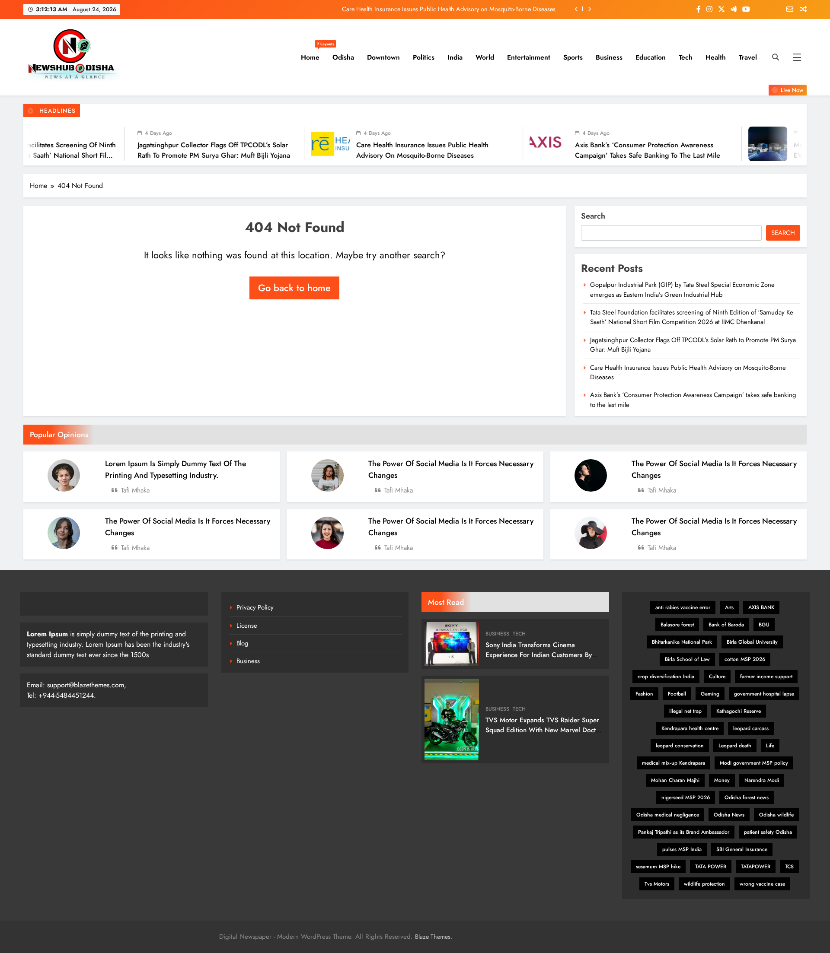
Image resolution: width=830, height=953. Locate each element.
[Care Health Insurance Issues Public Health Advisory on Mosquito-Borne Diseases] (271, 144)
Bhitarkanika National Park (682, 642)
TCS (789, 866)
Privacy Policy (255, 607)
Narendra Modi (761, 780)
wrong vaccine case (762, 884)
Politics (423, 57)
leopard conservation (680, 746)
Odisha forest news (747, 797)
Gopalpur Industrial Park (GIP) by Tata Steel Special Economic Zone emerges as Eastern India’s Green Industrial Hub (682, 289)
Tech (686, 57)
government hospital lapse (764, 694)
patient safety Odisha (768, 832)
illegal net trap (685, 711)
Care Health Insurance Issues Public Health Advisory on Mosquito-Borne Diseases (448, 9)
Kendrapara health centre (689, 728)
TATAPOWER (755, 866)
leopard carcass (751, 728)
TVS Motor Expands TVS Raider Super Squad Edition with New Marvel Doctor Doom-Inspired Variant (543, 730)
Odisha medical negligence (667, 815)
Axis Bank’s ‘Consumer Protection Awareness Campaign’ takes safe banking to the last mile (589, 150)
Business (609, 57)
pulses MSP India (682, 849)
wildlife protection (704, 884)
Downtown (383, 57)
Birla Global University (752, 642)
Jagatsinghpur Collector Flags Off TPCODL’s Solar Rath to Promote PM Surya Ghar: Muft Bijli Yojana (155, 150)
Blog (242, 643)
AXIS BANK (761, 607)
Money (722, 780)
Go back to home (294, 288)
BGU (764, 625)
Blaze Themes (432, 936)
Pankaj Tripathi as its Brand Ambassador (683, 832)
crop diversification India (666, 676)
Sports (573, 57)
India (455, 57)
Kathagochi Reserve (738, 711)
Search (593, 216)
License (246, 625)
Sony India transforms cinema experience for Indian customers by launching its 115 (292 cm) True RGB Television (540, 660)
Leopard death (734, 746)
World (485, 57)
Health (716, 57)
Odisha (343, 57)
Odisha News (729, 815)
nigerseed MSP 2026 (685, 797)
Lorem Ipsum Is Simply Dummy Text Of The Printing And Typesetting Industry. (175, 469)
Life (770, 746)
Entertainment (528, 57)
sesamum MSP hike (658, 866)
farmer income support (766, 676)
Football (677, 694)
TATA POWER (710, 866)
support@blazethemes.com (85, 685)
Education (650, 57)
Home (313, 54)
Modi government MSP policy (754, 763)
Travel (748, 57)
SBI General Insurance (741, 849)
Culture (717, 676)
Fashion (644, 694)
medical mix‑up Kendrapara (673, 763)
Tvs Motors (657, 884)
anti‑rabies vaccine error (682, 607)
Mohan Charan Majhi (675, 780)
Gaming (710, 694)
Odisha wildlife (776, 815)
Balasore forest (677, 625)
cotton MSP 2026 (745, 659)
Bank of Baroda (726, 625)
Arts (729, 607)
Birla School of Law (687, 659)
